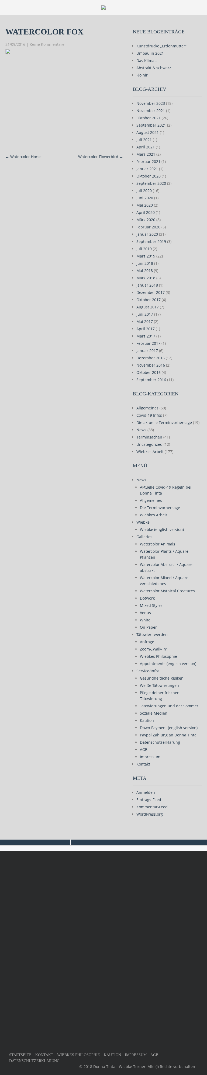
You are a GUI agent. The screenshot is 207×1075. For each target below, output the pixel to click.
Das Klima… (146, 60)
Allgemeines (147, 407)
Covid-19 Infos (149, 415)
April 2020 (145, 212)
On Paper (148, 627)
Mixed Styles (151, 605)
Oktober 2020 (148, 176)
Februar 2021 (148, 161)
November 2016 (150, 365)
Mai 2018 (144, 270)
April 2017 (145, 328)
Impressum (150, 756)
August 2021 (147, 132)
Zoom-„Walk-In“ (153, 649)
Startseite (20, 1055)
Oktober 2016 (148, 372)
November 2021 (150, 110)
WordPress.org (149, 814)
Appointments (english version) (168, 663)
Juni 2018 (144, 263)
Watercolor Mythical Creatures (167, 590)
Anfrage (147, 641)
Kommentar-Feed (152, 806)
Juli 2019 (144, 248)
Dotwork (147, 598)
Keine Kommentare (47, 44)
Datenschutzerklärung (160, 742)
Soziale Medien (153, 713)
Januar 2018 (147, 285)
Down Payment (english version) (169, 727)
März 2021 (145, 154)
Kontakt (143, 764)
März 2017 (145, 336)
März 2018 (145, 277)
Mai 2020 (144, 205)
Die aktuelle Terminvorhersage (164, 422)
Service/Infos (148, 670)
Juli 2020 (144, 190)
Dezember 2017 (150, 292)
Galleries (144, 536)
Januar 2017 (147, 350)
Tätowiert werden (152, 634)
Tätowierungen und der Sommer (169, 705)
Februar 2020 (148, 226)
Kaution (147, 720)
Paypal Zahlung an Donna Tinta (168, 734)
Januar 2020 (147, 234)
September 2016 (151, 379)
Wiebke (143, 522)
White (145, 619)
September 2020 (151, 183)
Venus (145, 612)
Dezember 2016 (150, 357)
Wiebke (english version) (162, 529)
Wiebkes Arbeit (150, 451)
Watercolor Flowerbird (100, 156)
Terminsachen (149, 437)
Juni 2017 (144, 314)
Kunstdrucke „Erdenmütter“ (161, 45)
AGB (143, 749)
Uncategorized (149, 444)
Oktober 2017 (148, 299)
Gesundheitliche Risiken (162, 678)
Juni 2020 (144, 197)
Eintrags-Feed (148, 799)
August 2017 (147, 306)
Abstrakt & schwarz (153, 67)
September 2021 (151, 125)
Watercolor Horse (23, 156)
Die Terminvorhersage (160, 507)
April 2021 (145, 146)
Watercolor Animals (157, 544)
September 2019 (151, 241)
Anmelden (145, 792)
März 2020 (145, 219)
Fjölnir (142, 75)
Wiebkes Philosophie (158, 656)
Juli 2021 (144, 139)
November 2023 (150, 103)
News (141, 429)
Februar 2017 (148, 343)
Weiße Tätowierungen (159, 685)
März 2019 (145, 256)
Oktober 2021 (148, 117)
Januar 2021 (147, 168)
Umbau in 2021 (150, 53)
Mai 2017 (144, 321)
